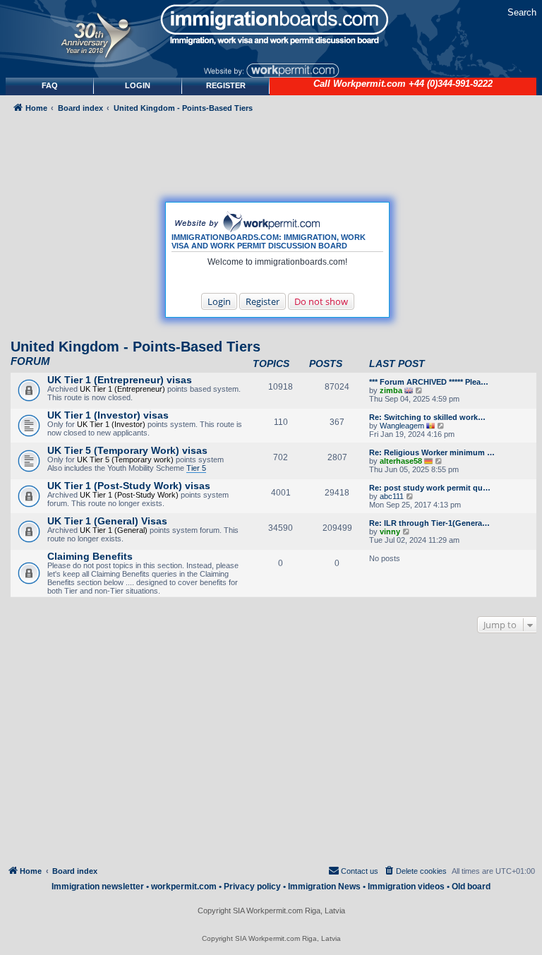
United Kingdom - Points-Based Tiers (135, 346)
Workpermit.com (369, 84)
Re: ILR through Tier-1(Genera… (429, 523)
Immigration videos (406, 886)
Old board (471, 886)
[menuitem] (138, 86)
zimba (391, 390)
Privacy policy (252, 886)
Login (219, 301)
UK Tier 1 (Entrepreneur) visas (119, 379)
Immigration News (324, 886)
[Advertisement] (271, 752)
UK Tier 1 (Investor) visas (108, 415)
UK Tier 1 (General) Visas (107, 521)
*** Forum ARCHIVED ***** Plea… (428, 382)
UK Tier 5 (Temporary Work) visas (127, 450)
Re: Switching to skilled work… (427, 417)
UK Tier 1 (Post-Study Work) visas (128, 485)
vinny (390, 531)
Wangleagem (402, 425)
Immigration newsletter (98, 886)
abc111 (392, 496)
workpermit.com (184, 886)
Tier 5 (196, 468)
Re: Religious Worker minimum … (432, 452)
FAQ (50, 85)
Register (262, 301)
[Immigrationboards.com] (271, 25)
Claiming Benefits (90, 556)
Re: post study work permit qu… (429, 487)
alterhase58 (401, 461)
